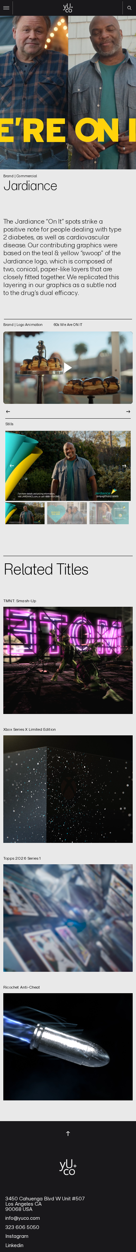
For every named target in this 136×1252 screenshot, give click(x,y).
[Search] (129, 8)
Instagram (16, 1236)
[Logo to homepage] (68, 7)
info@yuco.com (22, 1218)
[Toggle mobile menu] (6, 7)
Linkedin (14, 1245)
